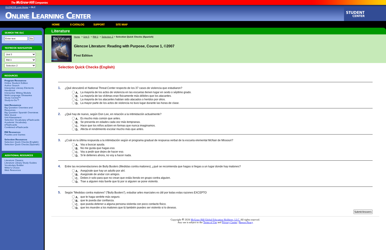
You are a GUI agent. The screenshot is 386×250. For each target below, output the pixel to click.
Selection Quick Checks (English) (21, 142)
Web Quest (10, 115)
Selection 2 (107, 37)
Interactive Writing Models (17, 93)
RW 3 (95, 37)
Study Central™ (12, 98)
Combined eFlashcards (16, 127)
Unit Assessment (12, 117)
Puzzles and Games (14, 134)
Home (77, 37)
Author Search (11, 85)
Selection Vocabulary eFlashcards (21, 120)
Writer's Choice (12, 167)
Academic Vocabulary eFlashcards (15, 123)
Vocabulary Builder (14, 165)
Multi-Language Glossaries (18, 95)
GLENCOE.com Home (16, 7)
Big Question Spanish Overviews (21, 112)
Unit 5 (86, 37)
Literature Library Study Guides (20, 163)
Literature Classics (13, 160)
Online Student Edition (16, 83)
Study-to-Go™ (11, 100)
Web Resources (12, 170)
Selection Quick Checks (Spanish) (21, 144)
